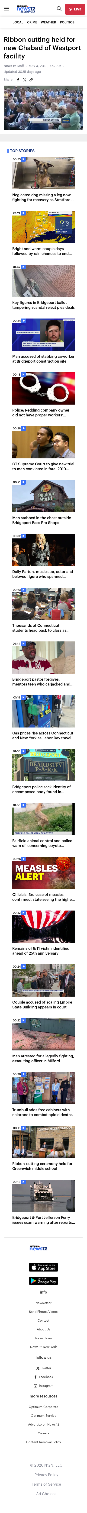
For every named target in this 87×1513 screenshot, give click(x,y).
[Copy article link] (31, 80)
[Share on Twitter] (24, 80)
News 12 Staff (14, 66)
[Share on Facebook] (18, 80)
